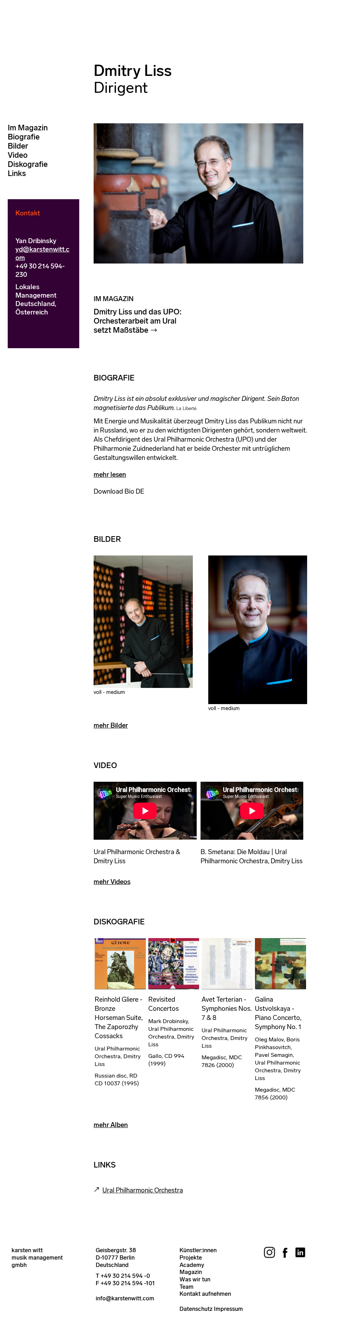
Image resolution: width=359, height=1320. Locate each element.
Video (18, 155)
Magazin (191, 1271)
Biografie (24, 137)
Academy (192, 1264)
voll (97, 692)
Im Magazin (28, 127)
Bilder (18, 146)
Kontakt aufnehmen (205, 1293)
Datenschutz (196, 1308)
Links (17, 173)
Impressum (228, 1308)
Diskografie (28, 164)
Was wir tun (195, 1279)
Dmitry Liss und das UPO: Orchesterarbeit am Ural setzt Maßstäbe (138, 321)
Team (187, 1286)
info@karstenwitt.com (125, 1298)
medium (115, 692)
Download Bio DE (119, 491)
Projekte (191, 1257)
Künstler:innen (198, 1250)
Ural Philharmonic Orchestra (142, 1190)
